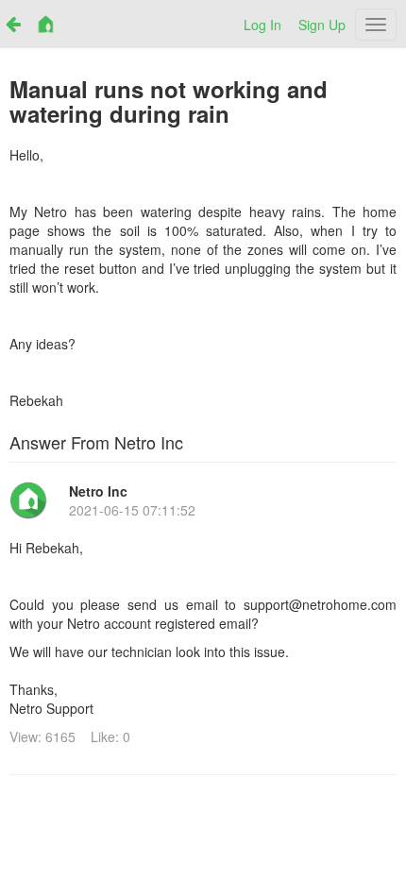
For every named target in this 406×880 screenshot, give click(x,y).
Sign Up (322, 24)
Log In (262, 24)
